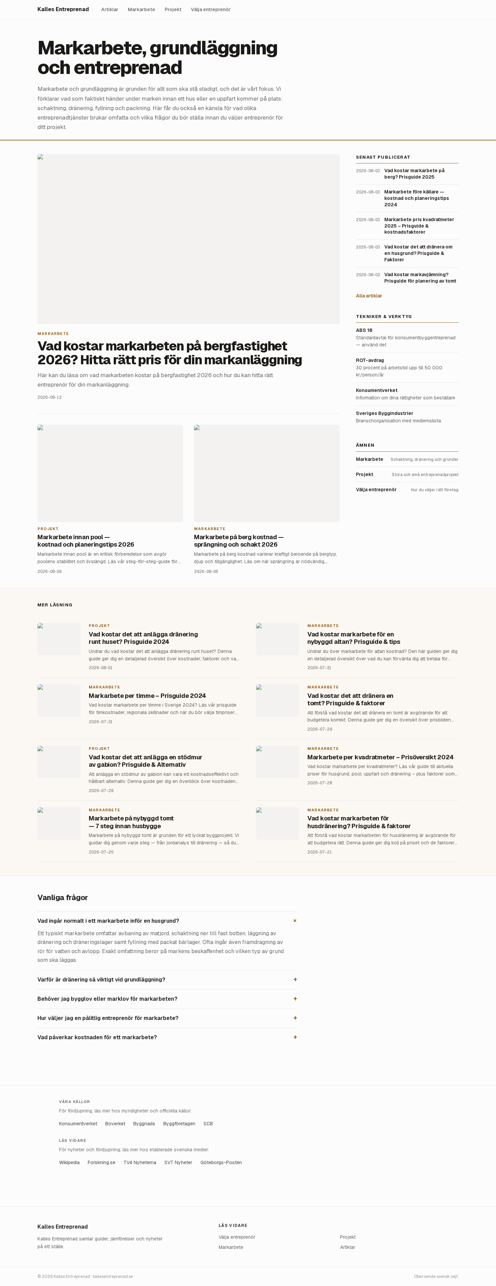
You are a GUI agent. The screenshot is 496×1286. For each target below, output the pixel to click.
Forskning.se (101, 1162)
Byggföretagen (179, 1124)
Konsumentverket (78, 1124)
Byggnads (144, 1124)
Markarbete (141, 9)
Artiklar (109, 9)
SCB (208, 1124)
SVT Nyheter (178, 1162)
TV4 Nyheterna (139, 1162)
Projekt (173, 9)
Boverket (115, 1124)
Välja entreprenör (211, 9)
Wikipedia (69, 1162)
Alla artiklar (369, 296)
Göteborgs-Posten (221, 1162)
